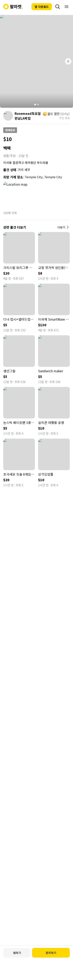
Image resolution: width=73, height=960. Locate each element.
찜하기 (17, 953)
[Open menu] (66, 6)
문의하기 (51, 953)
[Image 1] (35, 104)
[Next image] (68, 61)
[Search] (57, 6)
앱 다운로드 (42, 7)
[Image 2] (38, 104)
